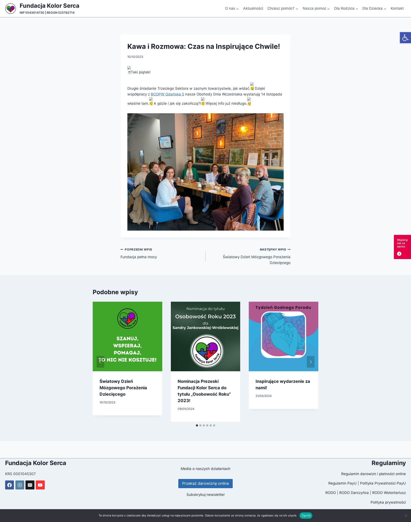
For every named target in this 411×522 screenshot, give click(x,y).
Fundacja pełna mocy (139, 253)
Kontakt (397, 8)
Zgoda (306, 515)
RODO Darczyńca (354, 493)
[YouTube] (40, 484)
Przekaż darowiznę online (205, 483)
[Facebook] (9, 484)
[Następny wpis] (310, 362)
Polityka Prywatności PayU (383, 483)
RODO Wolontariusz (389, 493)
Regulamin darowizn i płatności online (373, 474)
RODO (330, 493)
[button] (405, 37)
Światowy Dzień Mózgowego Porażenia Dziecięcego (256, 256)
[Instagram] (19, 484)
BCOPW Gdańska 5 (167, 94)
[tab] (197, 425)
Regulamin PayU (342, 483)
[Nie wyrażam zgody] (406, 515)
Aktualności (253, 8)
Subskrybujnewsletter (205, 494)
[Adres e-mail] (29, 484)
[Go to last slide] (100, 362)
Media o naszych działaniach (205, 469)
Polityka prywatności (388, 502)
